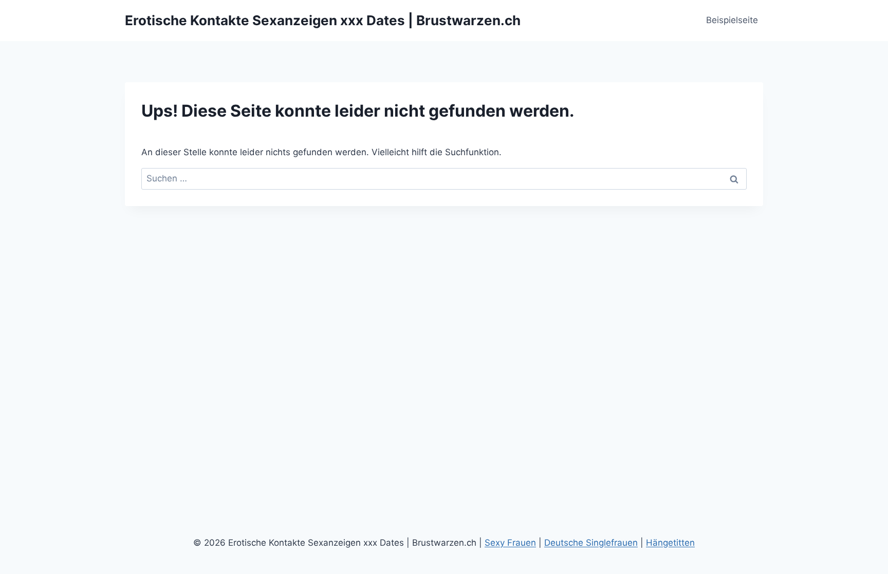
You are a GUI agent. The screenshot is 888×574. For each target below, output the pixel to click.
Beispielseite (732, 20)
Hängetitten (670, 543)
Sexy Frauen (510, 543)
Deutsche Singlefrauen (591, 543)
